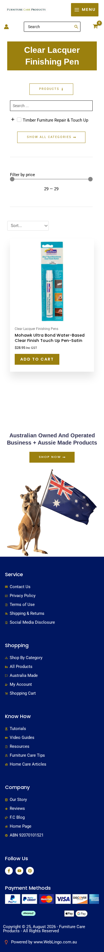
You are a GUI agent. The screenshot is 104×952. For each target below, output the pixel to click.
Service (14, 574)
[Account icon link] (6, 26)
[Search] (76, 27)
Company (17, 787)
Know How (18, 716)
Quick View (52, 318)
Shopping (17, 645)
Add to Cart (37, 359)
